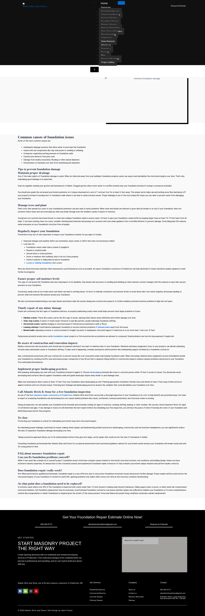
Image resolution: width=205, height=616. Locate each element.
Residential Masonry (97, 590)
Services (106, 7)
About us (106, 45)
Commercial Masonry (98, 593)
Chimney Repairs (96, 600)
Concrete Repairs (96, 597)
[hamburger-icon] (121, 3)
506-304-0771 (165, 590)
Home (104, 3)
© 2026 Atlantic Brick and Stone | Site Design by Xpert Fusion (45, 610)
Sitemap (132, 600)
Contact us (133, 593)
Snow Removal (107, 41)
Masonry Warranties (136, 597)
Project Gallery (107, 62)
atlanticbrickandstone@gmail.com (172, 593)
